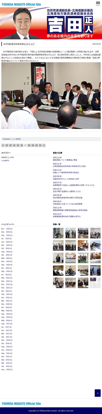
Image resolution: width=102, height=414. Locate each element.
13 (10, 145)
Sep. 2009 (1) (6, 370)
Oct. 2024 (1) (6, 248)
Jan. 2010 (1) (6, 366)
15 (18, 145)
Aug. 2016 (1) (6, 347)
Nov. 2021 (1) (6, 288)
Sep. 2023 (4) (6, 265)
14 (14, 145)
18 (29, 145)
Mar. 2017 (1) (6, 334)
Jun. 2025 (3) (6, 242)
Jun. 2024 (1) (6, 255)
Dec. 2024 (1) (6, 245)
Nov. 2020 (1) (6, 304)
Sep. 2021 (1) (6, 294)
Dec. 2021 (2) (6, 284)
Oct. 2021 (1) (6, 291)
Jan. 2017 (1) (6, 337)
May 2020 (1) (6, 311)
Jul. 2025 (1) (6, 238)
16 (22, 145)
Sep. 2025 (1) (6, 235)
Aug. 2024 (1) (6, 252)
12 (7, 145)
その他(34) (5, 160)
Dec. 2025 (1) (6, 229)
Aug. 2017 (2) (6, 324)
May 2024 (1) (6, 258)
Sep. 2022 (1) (6, 271)
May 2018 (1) (6, 320)
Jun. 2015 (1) (6, 350)
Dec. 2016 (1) (6, 340)
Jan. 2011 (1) (6, 356)
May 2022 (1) (6, 278)
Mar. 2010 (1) (6, 363)
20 (36, 145)
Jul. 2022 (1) (6, 275)
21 (40, 145)
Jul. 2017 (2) (6, 327)
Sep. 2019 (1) (6, 314)
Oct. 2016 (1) (6, 343)
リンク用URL (16, 139)
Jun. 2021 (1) (6, 298)
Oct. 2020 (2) (6, 307)
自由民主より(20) (7, 157)
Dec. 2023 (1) (6, 261)
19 (33, 145)
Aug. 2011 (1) (6, 353)
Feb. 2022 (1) (6, 281)
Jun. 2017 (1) (6, 330)
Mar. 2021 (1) (6, 301)
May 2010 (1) (6, 360)
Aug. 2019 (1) (6, 317)
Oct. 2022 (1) (6, 268)
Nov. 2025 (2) (6, 232)
